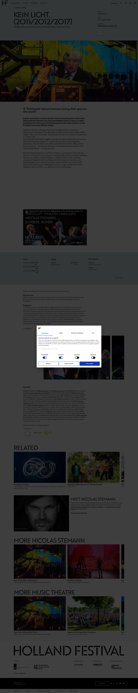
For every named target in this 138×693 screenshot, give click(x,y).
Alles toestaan (89, 363)
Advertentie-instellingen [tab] (77, 333)
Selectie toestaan (69, 363)
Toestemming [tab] (44, 333)
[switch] (61, 357)
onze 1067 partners (47, 340)
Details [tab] (61, 333)
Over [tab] (93, 333)
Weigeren (48, 363)
